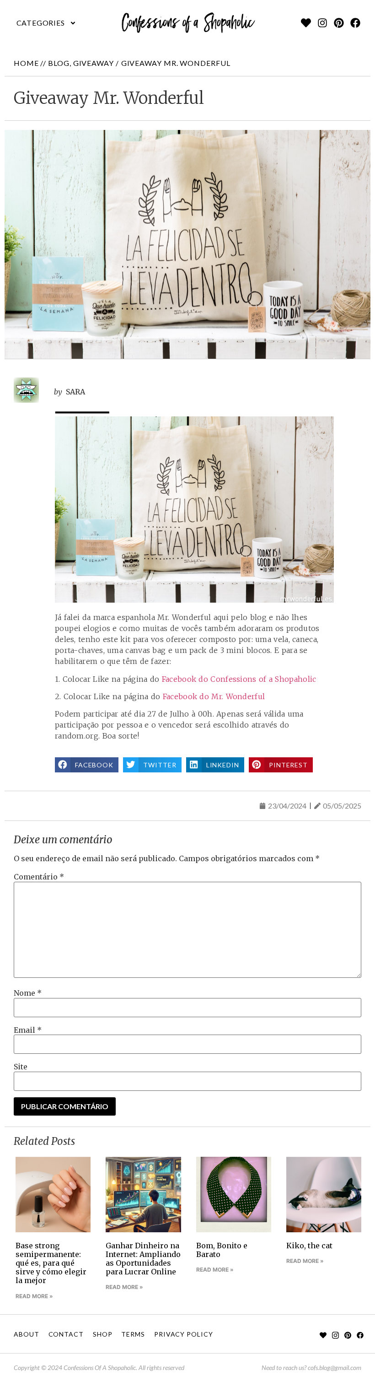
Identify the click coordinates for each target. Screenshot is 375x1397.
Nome (28, 993)
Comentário (39, 876)
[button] (46, 23)
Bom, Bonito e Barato (221, 1250)
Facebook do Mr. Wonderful (214, 696)
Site (20, 1066)
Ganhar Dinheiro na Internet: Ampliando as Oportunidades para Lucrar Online (143, 1259)
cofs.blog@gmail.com (334, 1367)
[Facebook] (355, 23)
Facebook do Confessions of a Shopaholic (239, 679)
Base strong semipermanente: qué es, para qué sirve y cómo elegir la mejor (51, 1263)
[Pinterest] (339, 23)
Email (28, 1030)
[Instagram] (322, 23)
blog (59, 63)
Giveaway (93, 63)
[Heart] (306, 23)
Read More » (34, 1296)
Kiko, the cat (309, 1245)
